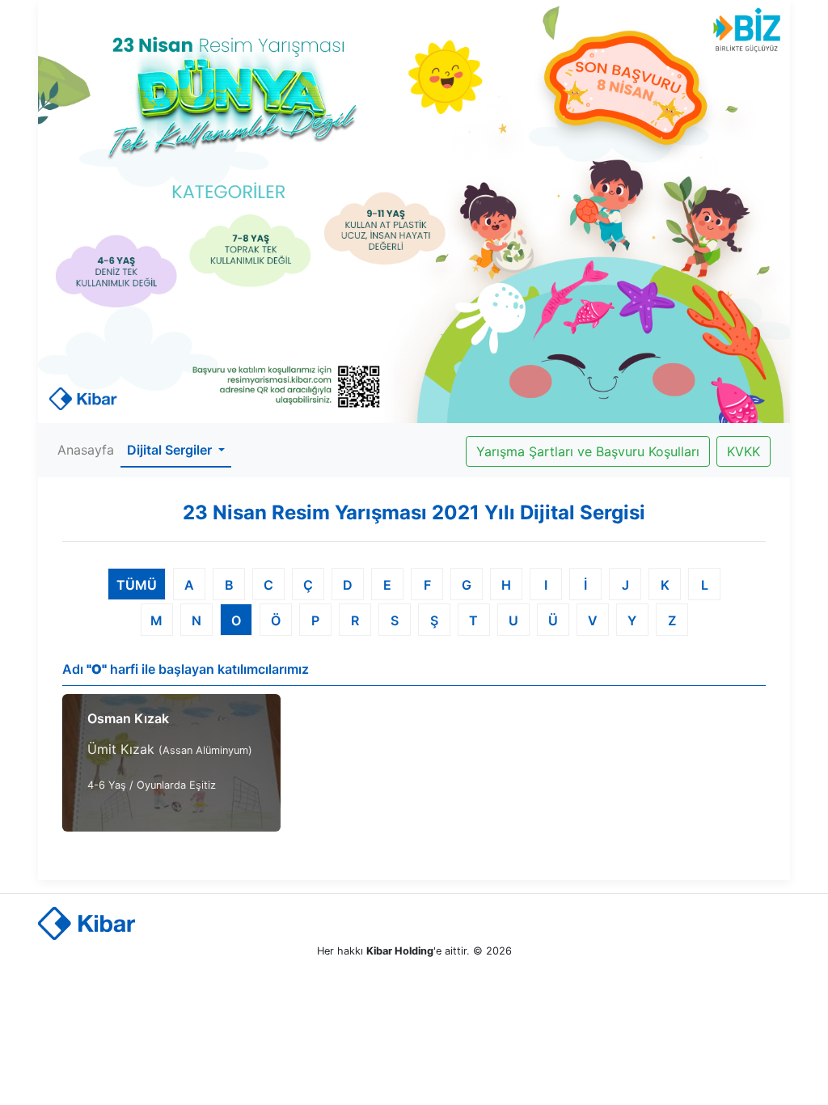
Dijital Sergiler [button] (171, 450)
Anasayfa (85, 450)
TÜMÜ (136, 585)
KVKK (743, 451)
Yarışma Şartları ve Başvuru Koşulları (587, 451)
